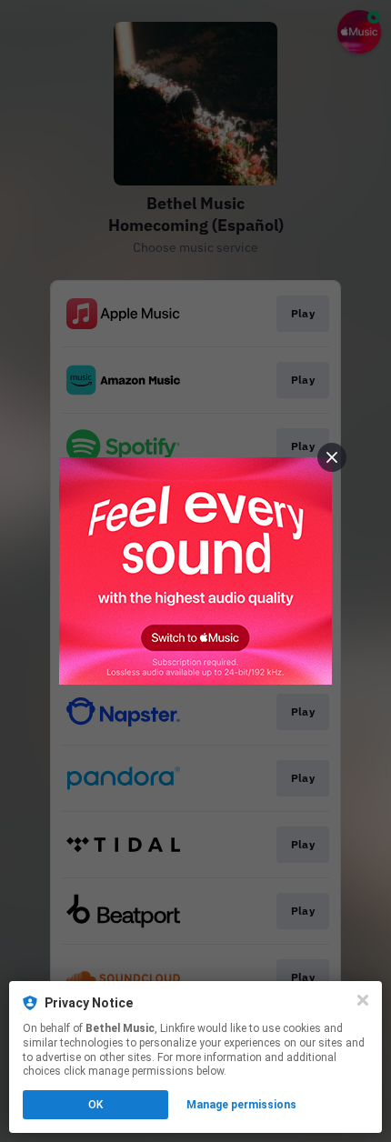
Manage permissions (241, 1104)
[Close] (362, 1000)
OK (95, 1104)
